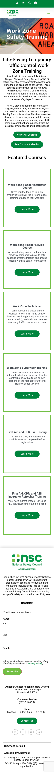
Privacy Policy (35, 663)
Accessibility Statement (17, 752)
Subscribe (12, 671)
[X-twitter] (31, 732)
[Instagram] (15, 732)
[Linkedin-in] (38, 732)
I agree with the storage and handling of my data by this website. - (26, 662)
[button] (48, 13)
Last (5, 635)
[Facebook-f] (23, 732)
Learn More (27, 209)
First (5, 623)
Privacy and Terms (13, 746)
